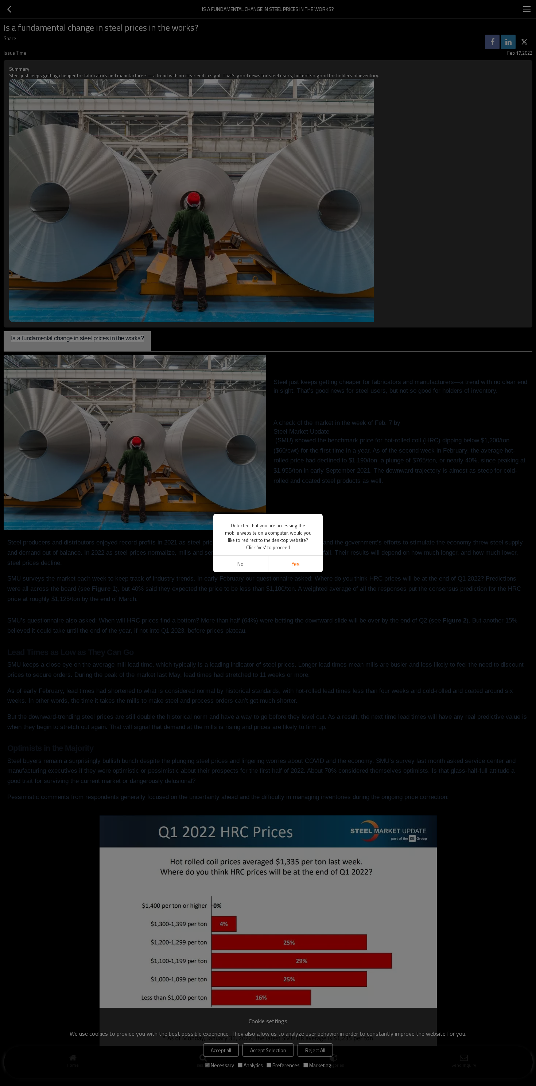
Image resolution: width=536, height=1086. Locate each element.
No (240, 564)
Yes (295, 564)
